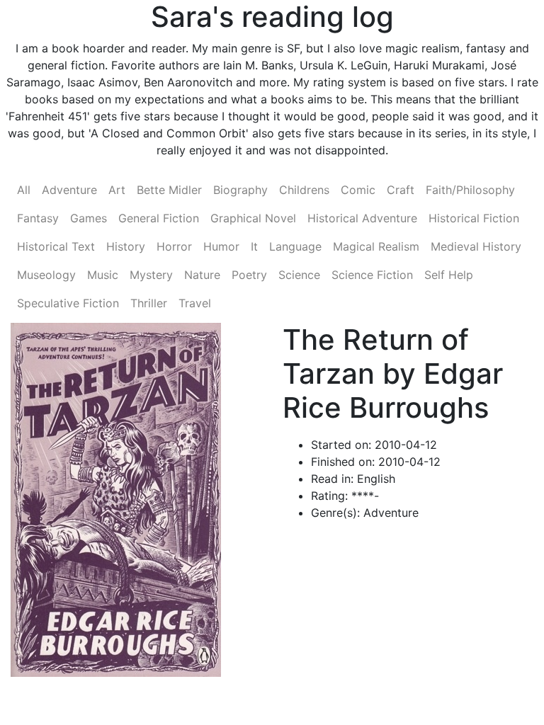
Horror (174, 246)
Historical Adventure (362, 218)
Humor (221, 246)
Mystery (151, 275)
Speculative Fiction (68, 303)
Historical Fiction (474, 218)
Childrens (304, 190)
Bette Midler (169, 190)
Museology (46, 275)
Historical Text (56, 246)
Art (116, 190)
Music (102, 275)
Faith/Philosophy (470, 190)
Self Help (448, 275)
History (125, 246)
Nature (202, 275)
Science (299, 275)
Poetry (249, 275)
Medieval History (476, 246)
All (23, 190)
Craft (400, 190)
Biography (240, 190)
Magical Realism (376, 246)
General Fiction (158, 218)
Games (88, 218)
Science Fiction (372, 275)
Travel (194, 303)
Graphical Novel (253, 218)
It (254, 246)
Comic (358, 190)
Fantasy (38, 218)
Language (295, 246)
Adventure (69, 190)
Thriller (148, 303)
